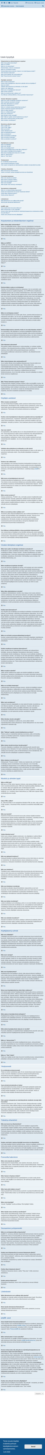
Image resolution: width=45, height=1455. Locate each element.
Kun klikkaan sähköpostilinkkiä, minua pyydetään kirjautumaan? (17, 94)
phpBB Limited (21, 1325)
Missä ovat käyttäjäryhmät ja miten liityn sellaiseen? (14, 149)
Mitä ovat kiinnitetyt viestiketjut (8, 135)
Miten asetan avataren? (7, 91)
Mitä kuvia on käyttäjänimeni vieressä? (11, 90)
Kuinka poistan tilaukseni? (7, 195)
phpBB (36, 469)
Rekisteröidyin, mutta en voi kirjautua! (10, 67)
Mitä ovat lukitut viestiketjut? (8, 137)
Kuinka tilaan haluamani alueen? (9, 193)
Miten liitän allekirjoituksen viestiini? (10, 103)
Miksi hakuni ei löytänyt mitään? (9, 179)
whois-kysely (37, 1357)
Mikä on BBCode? (5, 125)
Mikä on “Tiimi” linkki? (6, 156)
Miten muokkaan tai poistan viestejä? (10, 102)
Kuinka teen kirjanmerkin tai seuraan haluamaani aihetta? (15, 191)
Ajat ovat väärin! (5, 85)
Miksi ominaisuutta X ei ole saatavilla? (10, 209)
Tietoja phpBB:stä (15, 1329)
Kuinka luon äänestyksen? (7, 105)
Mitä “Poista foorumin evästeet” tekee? (11, 76)
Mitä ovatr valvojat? (6, 146)
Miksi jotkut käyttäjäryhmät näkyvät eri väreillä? (13, 152)
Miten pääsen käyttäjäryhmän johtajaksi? (11, 151)
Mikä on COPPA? (5, 64)
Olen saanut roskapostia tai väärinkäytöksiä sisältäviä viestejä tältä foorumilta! (20, 165)
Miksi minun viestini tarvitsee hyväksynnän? (12, 118)
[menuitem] (5, 3)
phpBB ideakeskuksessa (28, 1340)
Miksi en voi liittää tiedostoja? (8, 112)
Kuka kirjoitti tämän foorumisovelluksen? (11, 208)
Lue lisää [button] (6, 1452)
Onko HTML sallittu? (6, 127)
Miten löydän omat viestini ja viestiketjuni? (11, 184)
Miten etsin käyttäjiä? (6, 182)
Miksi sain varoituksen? (7, 113)
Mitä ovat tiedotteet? (6, 134)
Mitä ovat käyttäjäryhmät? (7, 148)
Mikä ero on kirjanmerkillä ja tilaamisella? (11, 190)
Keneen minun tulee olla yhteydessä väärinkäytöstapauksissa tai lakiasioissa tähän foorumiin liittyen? (22, 212)
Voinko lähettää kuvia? (6, 130)
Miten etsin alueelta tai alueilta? (9, 177)
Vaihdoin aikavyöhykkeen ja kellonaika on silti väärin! (14, 86)
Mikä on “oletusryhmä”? (7, 154)
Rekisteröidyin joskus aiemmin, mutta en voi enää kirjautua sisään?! (18, 71)
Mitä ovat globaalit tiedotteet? (8, 132)
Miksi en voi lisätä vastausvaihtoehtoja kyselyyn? (13, 107)
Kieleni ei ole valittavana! (7, 88)
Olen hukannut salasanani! (8, 72)
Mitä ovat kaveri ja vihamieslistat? (9, 170)
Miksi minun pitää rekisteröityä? (9, 63)
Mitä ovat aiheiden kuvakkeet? (8, 139)
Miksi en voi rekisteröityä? (7, 66)
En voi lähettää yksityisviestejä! (9, 161)
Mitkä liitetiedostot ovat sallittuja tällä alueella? (12, 200)
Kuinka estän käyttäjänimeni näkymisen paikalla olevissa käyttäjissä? (18, 83)
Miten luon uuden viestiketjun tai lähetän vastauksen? (14, 100)
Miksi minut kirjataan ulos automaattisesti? (11, 74)
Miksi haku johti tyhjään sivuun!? (9, 181)
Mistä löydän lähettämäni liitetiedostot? (10, 202)
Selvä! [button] (33, 1446)
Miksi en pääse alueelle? (7, 110)
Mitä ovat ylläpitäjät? (6, 144)
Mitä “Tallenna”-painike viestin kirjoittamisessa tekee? (14, 117)
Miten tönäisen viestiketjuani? (8, 120)
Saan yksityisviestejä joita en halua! (10, 163)
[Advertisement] (22, 32)
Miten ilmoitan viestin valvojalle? (9, 115)
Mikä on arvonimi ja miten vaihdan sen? (11, 93)
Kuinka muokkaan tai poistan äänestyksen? (12, 108)
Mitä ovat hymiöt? (5, 129)
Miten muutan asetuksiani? (8, 81)
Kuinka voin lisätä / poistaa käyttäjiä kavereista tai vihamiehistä (17, 172)
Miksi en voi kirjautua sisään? (8, 69)
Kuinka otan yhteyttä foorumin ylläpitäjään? (12, 214)
